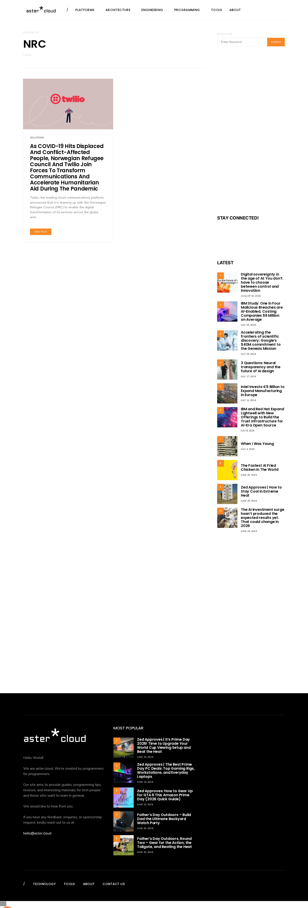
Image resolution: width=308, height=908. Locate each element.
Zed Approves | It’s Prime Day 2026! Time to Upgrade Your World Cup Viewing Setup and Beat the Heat (164, 745)
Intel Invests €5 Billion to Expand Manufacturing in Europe (263, 390)
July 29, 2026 (248, 325)
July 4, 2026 (248, 449)
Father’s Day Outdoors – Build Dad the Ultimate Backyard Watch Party (164, 818)
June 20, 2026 (145, 828)
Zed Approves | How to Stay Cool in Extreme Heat (261, 491)
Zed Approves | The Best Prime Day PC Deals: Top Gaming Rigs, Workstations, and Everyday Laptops (166, 770)
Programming (187, 10)
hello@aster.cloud (37, 833)
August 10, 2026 (251, 296)
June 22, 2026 (145, 804)
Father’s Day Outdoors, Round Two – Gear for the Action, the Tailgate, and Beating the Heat (164, 842)
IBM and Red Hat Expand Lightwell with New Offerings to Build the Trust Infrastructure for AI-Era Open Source (262, 417)
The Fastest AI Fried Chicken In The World (259, 467)
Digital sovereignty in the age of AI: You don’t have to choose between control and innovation (262, 282)
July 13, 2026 (248, 400)
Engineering (152, 10)
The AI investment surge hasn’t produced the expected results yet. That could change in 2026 (262, 517)
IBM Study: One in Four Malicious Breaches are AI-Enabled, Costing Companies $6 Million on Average (262, 311)
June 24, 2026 (145, 782)
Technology (44, 884)
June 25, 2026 (145, 757)
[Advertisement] (251, 133)
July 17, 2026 (248, 376)
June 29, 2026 (249, 475)
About (235, 10)
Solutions (37, 137)
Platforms (84, 10)
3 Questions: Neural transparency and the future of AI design (260, 367)
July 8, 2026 (248, 430)
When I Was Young (257, 443)
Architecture (118, 10)
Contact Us (114, 884)
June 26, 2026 (249, 531)
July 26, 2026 (248, 354)
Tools (216, 10)
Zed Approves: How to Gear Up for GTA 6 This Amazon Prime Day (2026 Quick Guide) (165, 795)
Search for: (225, 34)
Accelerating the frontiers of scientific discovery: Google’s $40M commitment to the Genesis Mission (260, 340)
